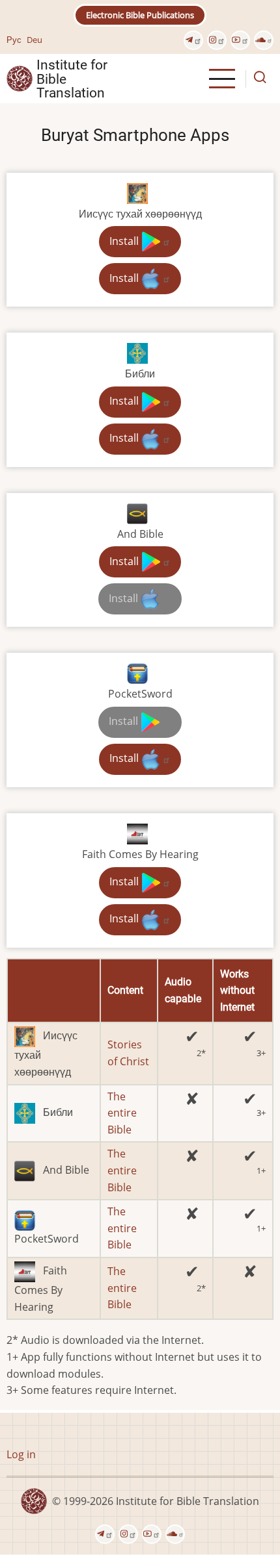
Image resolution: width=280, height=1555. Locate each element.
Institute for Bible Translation (71, 78)
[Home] (20, 78)
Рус (14, 39)
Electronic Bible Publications (140, 15)
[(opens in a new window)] (193, 40)
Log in (21, 1454)
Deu (34, 39)
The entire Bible (122, 1113)
